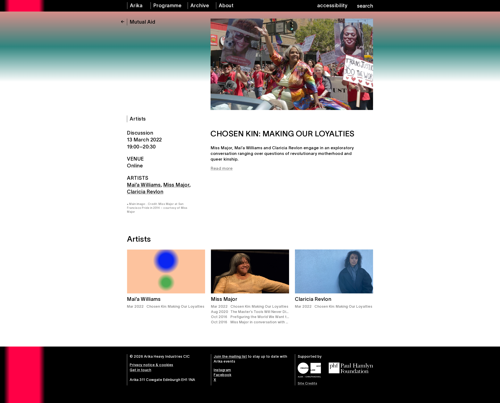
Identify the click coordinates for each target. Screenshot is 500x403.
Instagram (222, 370)
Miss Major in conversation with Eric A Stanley (270, 322)
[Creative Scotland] (309, 370)
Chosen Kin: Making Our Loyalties (175, 306)
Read (216, 168)
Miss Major (176, 185)
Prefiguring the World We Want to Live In (265, 317)
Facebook (222, 375)
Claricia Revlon (145, 191)
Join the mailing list (230, 356)
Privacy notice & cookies (151, 365)
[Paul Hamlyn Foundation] (351, 368)
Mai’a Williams (144, 185)
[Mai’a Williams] (166, 271)
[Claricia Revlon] (334, 271)
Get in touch (140, 370)
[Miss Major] (250, 271)
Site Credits (307, 383)
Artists (138, 119)
